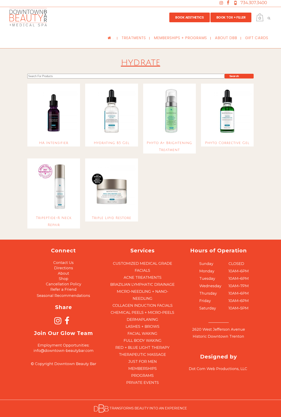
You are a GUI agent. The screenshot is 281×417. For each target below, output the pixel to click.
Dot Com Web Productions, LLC (218, 369)
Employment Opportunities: (63, 345)
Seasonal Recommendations (63, 295)
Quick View (53, 128)
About (63, 273)
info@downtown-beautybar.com (64, 350)
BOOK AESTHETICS (189, 17)
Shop (63, 278)
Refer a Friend (63, 289)
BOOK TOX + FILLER (231, 17)
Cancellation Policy (63, 284)
